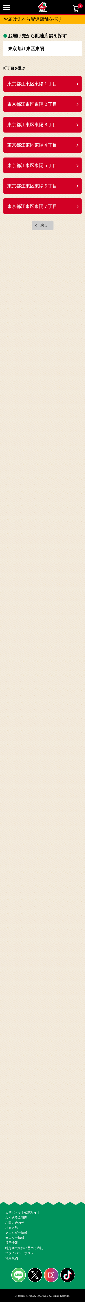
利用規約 (11, 1257)
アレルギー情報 (15, 1220)
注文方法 (11, 1213)
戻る (44, 206)
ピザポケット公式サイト (21, 1190)
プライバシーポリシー (20, 1249)
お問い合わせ (14, 1205)
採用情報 (11, 1235)
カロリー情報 (14, 1227)
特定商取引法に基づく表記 (23, 1242)
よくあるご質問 (15, 1198)
